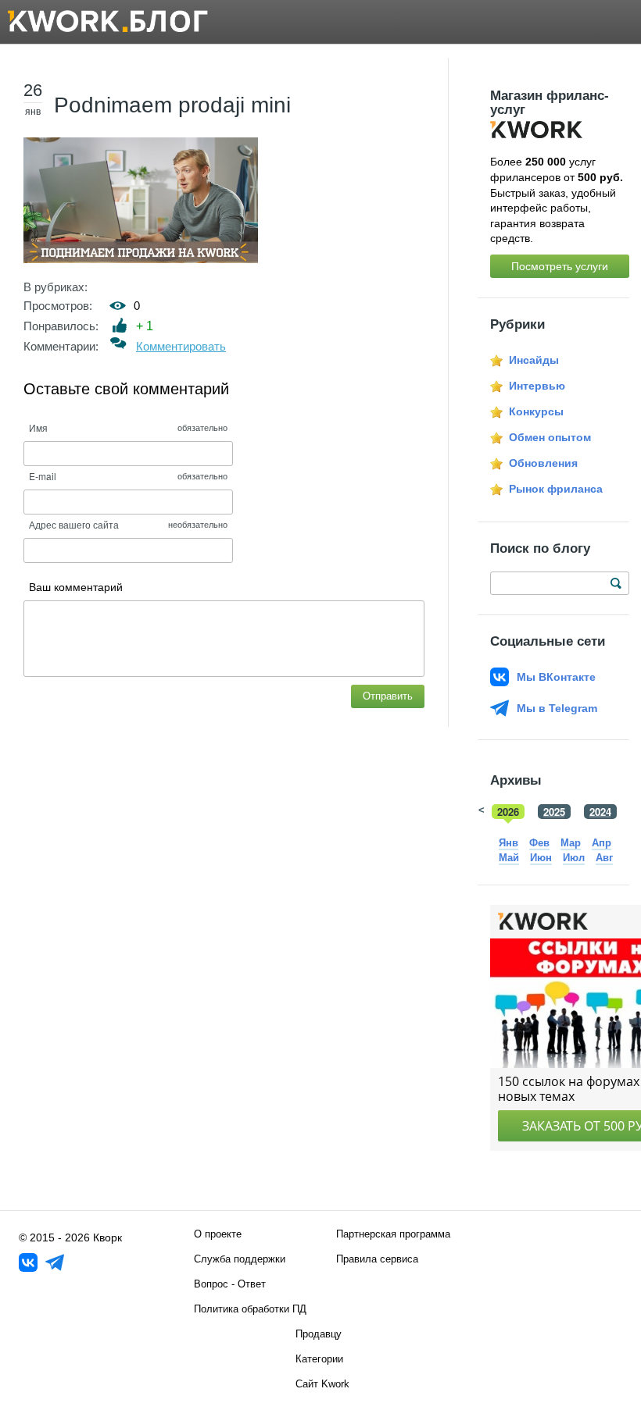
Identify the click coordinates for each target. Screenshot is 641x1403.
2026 (508, 811)
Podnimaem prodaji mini (172, 105)
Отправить (388, 696)
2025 (554, 811)
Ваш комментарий (76, 587)
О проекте (218, 1234)
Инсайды (534, 360)
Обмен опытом (550, 437)
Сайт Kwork (322, 1384)
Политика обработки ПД (250, 1309)
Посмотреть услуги (559, 266)
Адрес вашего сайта (74, 524)
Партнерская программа (393, 1234)
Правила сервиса (377, 1259)
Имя (38, 427)
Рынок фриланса (556, 489)
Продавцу (318, 1334)
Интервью (537, 385)
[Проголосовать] (120, 325)
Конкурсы (536, 411)
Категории (319, 1359)
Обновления (543, 463)
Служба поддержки (239, 1259)
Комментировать (181, 346)
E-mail (42, 476)
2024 (600, 811)
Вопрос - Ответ (230, 1284)
